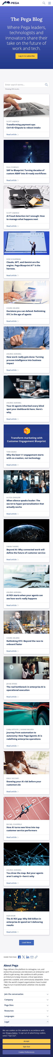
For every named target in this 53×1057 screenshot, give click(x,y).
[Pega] (11, 3)
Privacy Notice (12, 1033)
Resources (9, 1010)
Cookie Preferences (26, 1052)
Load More (26, 942)
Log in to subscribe (26, 56)
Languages (9, 1016)
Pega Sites (8, 1005)
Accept (26, 1041)
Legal (6, 1021)
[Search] (46, 84)
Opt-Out (26, 1046)
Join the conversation (13, 994)
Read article (12, 134)
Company (8, 999)
